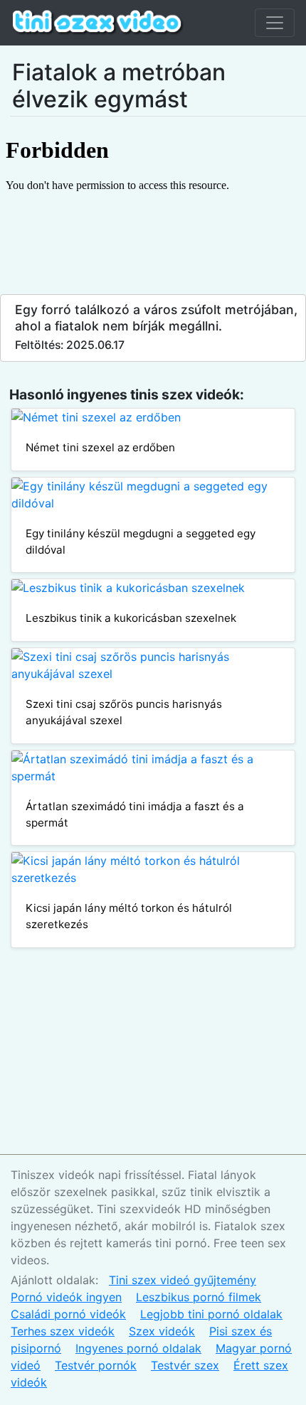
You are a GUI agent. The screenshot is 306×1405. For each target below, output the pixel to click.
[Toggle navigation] (275, 23)
